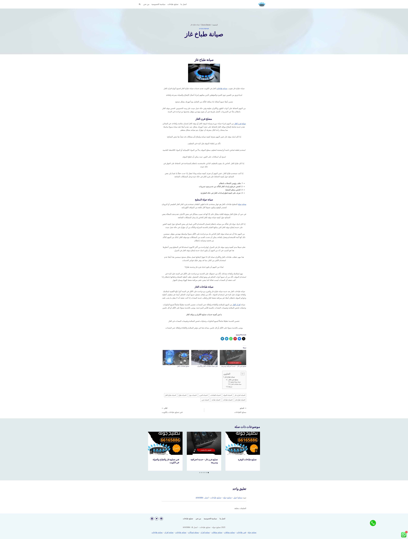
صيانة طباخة (216, 400)
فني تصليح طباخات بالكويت (172, 410)
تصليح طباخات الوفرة (247, 460)
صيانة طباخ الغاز (170, 395)
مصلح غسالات (193, 532)
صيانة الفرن (203, 395)
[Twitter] (156, 518)
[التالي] (151, 451)
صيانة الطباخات (215, 395)
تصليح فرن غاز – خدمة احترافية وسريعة (233, 366)
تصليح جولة (252, 532)
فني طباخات (241, 532)
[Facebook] (161, 518)
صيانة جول (193, 395)
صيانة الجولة (227, 395)
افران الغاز (237, 304)
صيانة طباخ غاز (230, 377)
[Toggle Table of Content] (241, 374)
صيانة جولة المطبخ (235, 382)
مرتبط (230, 386)
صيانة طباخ (182, 395)
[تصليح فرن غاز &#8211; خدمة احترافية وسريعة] (233, 357)
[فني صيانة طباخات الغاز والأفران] (204, 357)
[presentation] (242, 443)
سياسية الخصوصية (158, 4)
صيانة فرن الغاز (240, 123)
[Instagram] (152, 518)
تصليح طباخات (172, 4)
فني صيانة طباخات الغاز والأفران (207, 366)
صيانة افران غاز (240, 395)
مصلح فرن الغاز (233, 380)
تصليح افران (205, 532)
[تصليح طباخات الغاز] (176, 357)
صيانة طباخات (222, 88)
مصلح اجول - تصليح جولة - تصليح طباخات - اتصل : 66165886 (219, 498)
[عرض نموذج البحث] (139, 4)
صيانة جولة (242, 204)
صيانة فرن (205, 400)
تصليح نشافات (229, 532)
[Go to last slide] (256, 451)
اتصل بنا (184, 4)
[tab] (208, 472)
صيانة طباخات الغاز (236, 384)
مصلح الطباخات (240, 410)
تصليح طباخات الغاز (183, 366)
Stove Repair (204, 28)
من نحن (146, 4)
